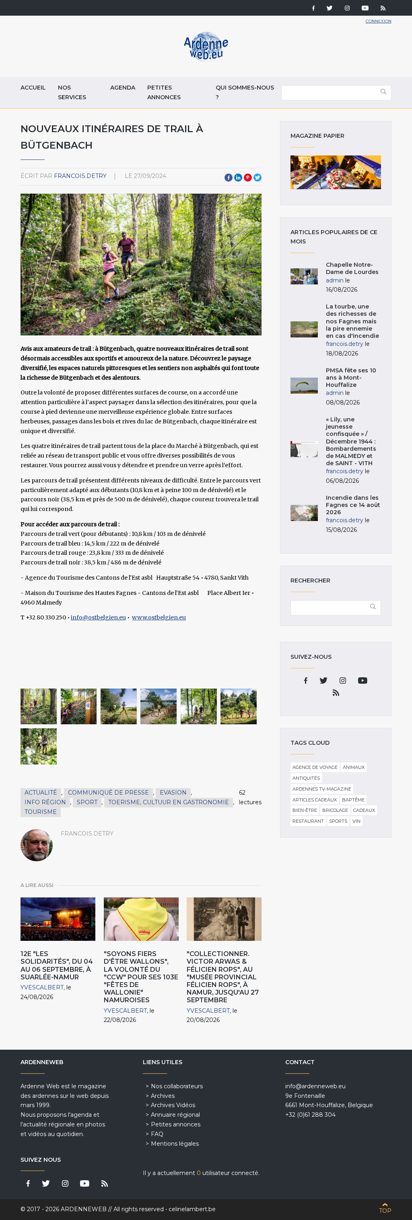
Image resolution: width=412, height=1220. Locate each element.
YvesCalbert (42, 987)
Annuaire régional (175, 1114)
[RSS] (383, 9)
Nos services (72, 92)
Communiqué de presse (108, 792)
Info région (45, 802)
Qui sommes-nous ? (245, 92)
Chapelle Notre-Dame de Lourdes (352, 268)
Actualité (41, 792)
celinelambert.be (192, 1209)
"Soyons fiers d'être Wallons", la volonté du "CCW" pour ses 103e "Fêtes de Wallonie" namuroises (141, 977)
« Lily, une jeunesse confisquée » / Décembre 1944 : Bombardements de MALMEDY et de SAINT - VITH (351, 441)
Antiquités (306, 778)
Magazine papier (335, 172)
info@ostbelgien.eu (98, 617)
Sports (338, 821)
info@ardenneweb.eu (315, 1086)
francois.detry (80, 176)
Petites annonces (164, 92)
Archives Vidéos (173, 1105)
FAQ (157, 1134)
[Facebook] (313, 9)
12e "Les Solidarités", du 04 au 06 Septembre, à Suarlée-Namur (57, 965)
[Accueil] (206, 60)
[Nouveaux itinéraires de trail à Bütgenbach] (39, 707)
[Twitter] (330, 9)
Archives (163, 1095)
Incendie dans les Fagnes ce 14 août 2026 (353, 505)
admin (335, 280)
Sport (87, 802)
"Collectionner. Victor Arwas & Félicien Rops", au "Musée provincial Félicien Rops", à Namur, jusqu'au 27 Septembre (223, 977)
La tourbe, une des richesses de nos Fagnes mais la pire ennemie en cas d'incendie (352, 321)
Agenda (122, 87)
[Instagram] (347, 9)
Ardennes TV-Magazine (322, 789)
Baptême (353, 800)
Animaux (354, 767)
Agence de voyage (315, 767)
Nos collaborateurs (177, 1086)
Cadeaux (364, 810)
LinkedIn (238, 178)
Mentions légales (175, 1143)
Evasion (173, 792)
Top (385, 1210)
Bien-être (305, 810)
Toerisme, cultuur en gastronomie (168, 802)
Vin (356, 821)
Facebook (229, 178)
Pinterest (248, 178)
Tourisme (41, 811)
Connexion (378, 21)
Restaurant (308, 821)
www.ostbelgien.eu (159, 617)
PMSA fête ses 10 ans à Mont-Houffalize (351, 377)
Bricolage (335, 810)
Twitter (257, 178)
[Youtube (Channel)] (365, 9)
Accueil (33, 87)
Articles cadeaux (315, 800)
